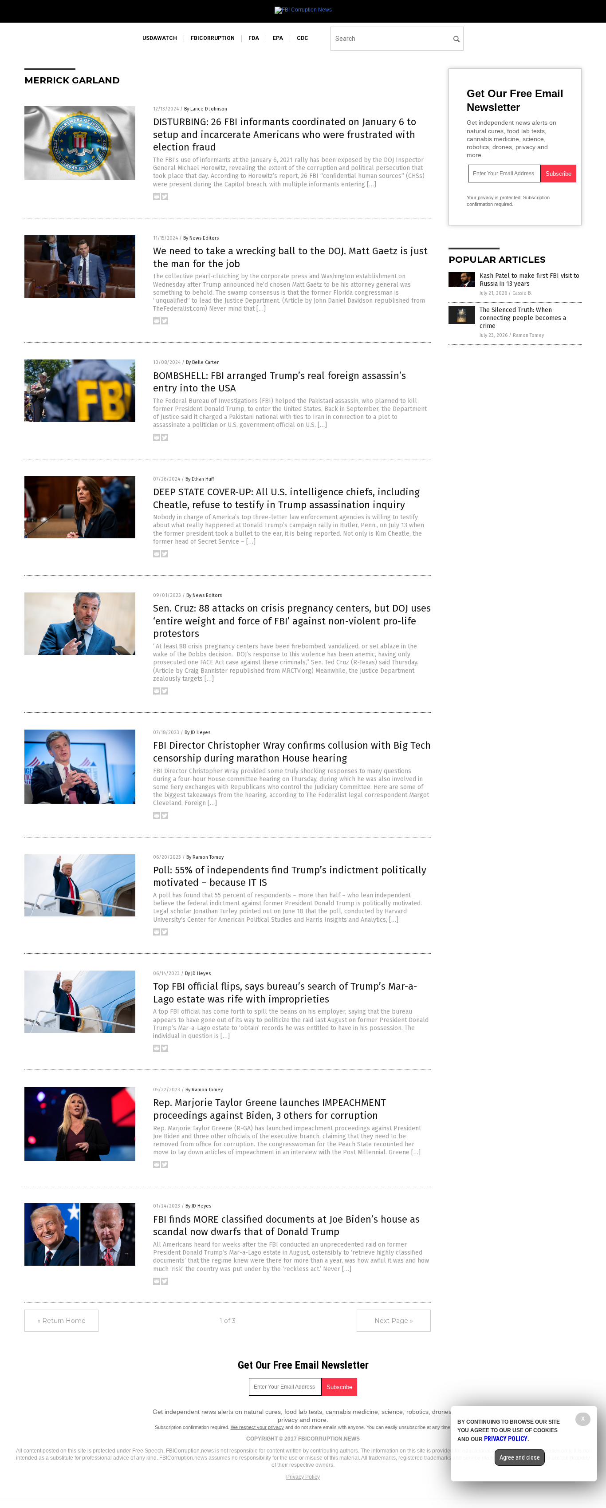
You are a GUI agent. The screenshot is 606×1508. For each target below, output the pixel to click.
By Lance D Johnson (205, 109)
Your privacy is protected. (494, 197)
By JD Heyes (197, 732)
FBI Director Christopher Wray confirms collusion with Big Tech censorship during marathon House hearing (292, 751)
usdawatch (159, 38)
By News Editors (201, 238)
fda (253, 38)
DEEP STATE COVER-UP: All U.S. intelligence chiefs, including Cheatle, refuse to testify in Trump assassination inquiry (286, 498)
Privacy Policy (303, 1477)
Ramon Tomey (528, 335)
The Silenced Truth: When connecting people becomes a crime (523, 318)
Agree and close (520, 1457)
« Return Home (61, 1321)
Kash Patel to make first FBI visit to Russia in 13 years (529, 280)
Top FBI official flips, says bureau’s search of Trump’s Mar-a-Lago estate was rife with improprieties (285, 992)
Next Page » (393, 1321)
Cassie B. (522, 293)
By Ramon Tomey (205, 857)
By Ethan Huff (199, 479)
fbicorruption (213, 38)
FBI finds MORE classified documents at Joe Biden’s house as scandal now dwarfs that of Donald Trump (286, 1225)
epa (278, 38)
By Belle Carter (202, 362)
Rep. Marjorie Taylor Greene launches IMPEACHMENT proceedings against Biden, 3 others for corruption (269, 1109)
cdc (302, 38)
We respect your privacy (257, 1427)
